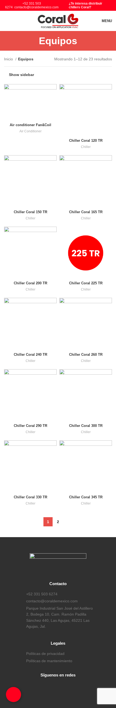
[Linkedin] (69, 687)
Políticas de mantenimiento (49, 661)
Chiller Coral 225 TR (86, 283)
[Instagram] (58, 687)
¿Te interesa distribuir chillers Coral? (85, 5)
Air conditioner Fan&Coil (30, 125)
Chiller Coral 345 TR (86, 497)
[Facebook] (47, 687)
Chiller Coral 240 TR (30, 355)
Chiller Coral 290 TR (30, 426)
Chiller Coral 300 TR (86, 426)
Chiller (86, 147)
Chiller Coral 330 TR (30, 497)
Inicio (9, 59)
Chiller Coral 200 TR (30, 283)
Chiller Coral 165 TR (86, 212)
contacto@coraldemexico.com (36, 7)
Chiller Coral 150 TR (30, 212)
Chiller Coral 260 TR (86, 355)
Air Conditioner (30, 131)
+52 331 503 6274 (41, 594)
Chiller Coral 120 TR (86, 141)
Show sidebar (21, 74)
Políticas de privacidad (45, 653)
